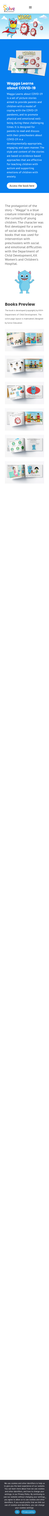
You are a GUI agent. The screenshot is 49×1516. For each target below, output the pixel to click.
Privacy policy (28, 1512)
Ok (17, 1512)
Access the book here (22, 185)
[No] (45, 1498)
